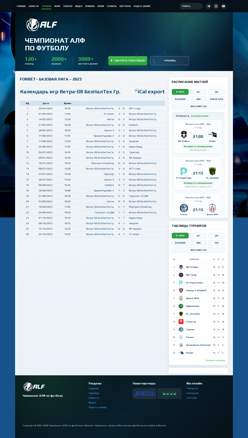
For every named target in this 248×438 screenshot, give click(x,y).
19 (27, 195)
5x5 (217, 243)
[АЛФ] (55, 24)
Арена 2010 (192, 298)
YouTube (191, 398)
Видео (92, 402)
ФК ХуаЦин (135, 157)
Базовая (180, 99)
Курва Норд (135, 146)
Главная (94, 388)
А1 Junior (109, 113)
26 (27, 234)
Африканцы (193, 306)
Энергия (133, 141)
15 (27, 179)
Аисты (110, 119)
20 (27, 201)
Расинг (190, 337)
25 (27, 228)
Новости (94, 398)
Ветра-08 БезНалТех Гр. (100, 108)
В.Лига (180, 92)
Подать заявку (97, 407)
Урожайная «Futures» (198, 345)
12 (27, 163)
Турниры (170, 60)
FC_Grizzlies (193, 314)
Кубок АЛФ (216, 99)
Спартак (191, 321)
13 (27, 168)
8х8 (198, 243)
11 (27, 157)
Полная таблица (215, 360)
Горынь (190, 329)
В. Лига (180, 235)
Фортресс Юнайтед (102, 163)
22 (27, 212)
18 (27, 190)
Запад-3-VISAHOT (196, 290)
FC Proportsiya (194, 282)
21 (27, 206)
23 (27, 217)
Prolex (189, 353)
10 (27, 152)
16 (27, 185)
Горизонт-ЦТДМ (138, 195)
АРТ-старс (135, 108)
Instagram (192, 393)
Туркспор (134, 152)
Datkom (133, 124)
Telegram (192, 388)
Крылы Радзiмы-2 (104, 135)
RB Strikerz (192, 267)
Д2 (216, 92)
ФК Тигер (191, 275)
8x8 (198, 99)
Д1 (198, 92)
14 (27, 174)
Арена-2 (109, 130)
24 (27, 223)
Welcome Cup (198, 106)
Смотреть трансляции (129, 60)
